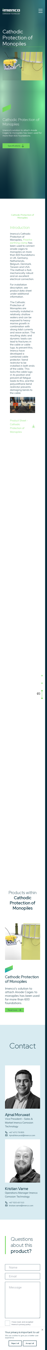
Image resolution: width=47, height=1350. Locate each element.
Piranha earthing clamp (21, 241)
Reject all (15, 1343)
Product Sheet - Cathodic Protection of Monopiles (19, 426)
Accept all (30, 1343)
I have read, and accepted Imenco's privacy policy (22, 1323)
